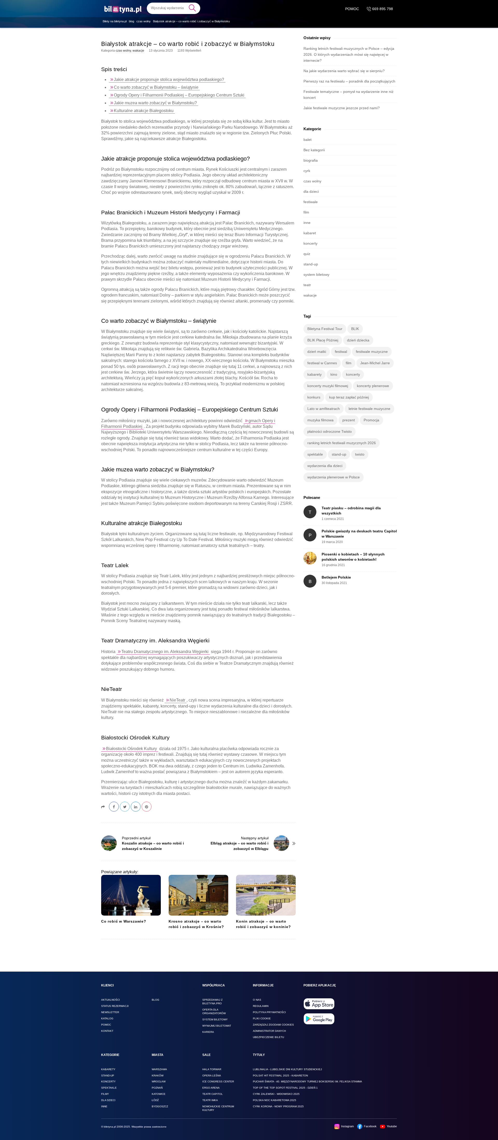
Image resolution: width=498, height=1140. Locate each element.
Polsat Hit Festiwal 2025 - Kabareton (280, 1075)
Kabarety (108, 1069)
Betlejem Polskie (336, 577)
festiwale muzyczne (372, 351)
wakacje (138, 50)
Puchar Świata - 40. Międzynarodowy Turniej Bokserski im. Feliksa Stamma (307, 1081)
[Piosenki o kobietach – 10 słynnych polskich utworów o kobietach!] (309, 558)
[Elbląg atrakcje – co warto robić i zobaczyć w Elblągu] (281, 843)
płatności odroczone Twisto (329, 431)
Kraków (157, 1075)
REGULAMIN (260, 1006)
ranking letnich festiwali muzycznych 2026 (341, 443)
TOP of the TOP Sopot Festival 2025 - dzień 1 (285, 1087)
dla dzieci (311, 191)
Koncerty (108, 1081)
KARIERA (208, 1032)
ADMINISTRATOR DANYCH (269, 1030)
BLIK (355, 329)
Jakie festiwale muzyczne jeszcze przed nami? (341, 108)
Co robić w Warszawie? (123, 921)
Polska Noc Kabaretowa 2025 (274, 1100)
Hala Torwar (211, 1069)
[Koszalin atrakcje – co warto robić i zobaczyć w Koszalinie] (109, 843)
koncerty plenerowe (373, 386)
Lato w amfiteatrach (323, 409)
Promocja (371, 420)
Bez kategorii (314, 150)
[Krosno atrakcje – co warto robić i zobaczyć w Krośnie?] (198, 895)
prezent (348, 420)
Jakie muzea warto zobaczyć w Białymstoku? (155, 103)
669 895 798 (382, 9)
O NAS (257, 999)
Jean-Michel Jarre (375, 363)
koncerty (310, 243)
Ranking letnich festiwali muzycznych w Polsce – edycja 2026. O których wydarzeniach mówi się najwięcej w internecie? (348, 54)
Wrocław (158, 1081)
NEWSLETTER (110, 1012)
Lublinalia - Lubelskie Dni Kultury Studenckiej (287, 1069)
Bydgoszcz (160, 1106)
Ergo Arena (211, 1087)
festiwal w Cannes (322, 363)
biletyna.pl (110, 1126)
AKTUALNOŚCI (110, 999)
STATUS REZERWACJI (115, 1006)
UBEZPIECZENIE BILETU (268, 1037)
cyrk (306, 171)
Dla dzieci (108, 1100)
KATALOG (107, 1018)
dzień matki (316, 351)
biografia (310, 160)
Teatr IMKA (210, 1100)
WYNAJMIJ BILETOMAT (216, 1025)
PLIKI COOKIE (262, 1018)
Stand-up (107, 1075)
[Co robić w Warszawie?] (131, 895)
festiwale (310, 202)
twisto (359, 454)
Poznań (157, 1087)
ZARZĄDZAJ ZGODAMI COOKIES (273, 1024)
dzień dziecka (358, 340)
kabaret (309, 233)
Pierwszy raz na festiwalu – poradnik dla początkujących (349, 81)
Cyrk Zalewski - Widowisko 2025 (276, 1094)
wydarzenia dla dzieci (324, 466)
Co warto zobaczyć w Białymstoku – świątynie (156, 87)
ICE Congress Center (218, 1081)
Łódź (155, 1100)
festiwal (341, 351)
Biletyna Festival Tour (324, 329)
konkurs (313, 397)
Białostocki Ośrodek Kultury (131, 748)
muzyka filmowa (320, 420)
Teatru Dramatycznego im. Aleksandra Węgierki (165, 651)
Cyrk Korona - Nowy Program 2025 (278, 1106)
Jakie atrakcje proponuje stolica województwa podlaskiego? (169, 79)
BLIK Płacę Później (322, 340)
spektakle (315, 454)
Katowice (158, 1094)
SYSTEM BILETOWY (215, 1019)
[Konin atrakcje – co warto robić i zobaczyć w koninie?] (266, 895)
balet (307, 140)
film (306, 212)
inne (306, 223)
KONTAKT (107, 1030)
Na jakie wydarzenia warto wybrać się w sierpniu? (344, 71)
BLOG (155, 999)
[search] (173, 8)
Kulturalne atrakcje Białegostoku (144, 110)
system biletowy (316, 274)
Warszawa (159, 1069)
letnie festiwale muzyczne (369, 409)
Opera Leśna (211, 1075)
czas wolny (123, 50)
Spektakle (109, 1087)
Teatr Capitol (212, 1094)
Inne (104, 1106)
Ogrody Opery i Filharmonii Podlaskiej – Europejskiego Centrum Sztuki (179, 95)
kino (333, 374)
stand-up (310, 264)
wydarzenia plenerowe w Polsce (333, 477)
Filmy (105, 1094)
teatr (307, 285)
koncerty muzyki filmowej (327, 386)
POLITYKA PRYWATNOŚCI (269, 1012)
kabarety (314, 374)
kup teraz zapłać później (349, 397)
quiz (306, 254)
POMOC (352, 9)
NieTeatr (177, 700)
